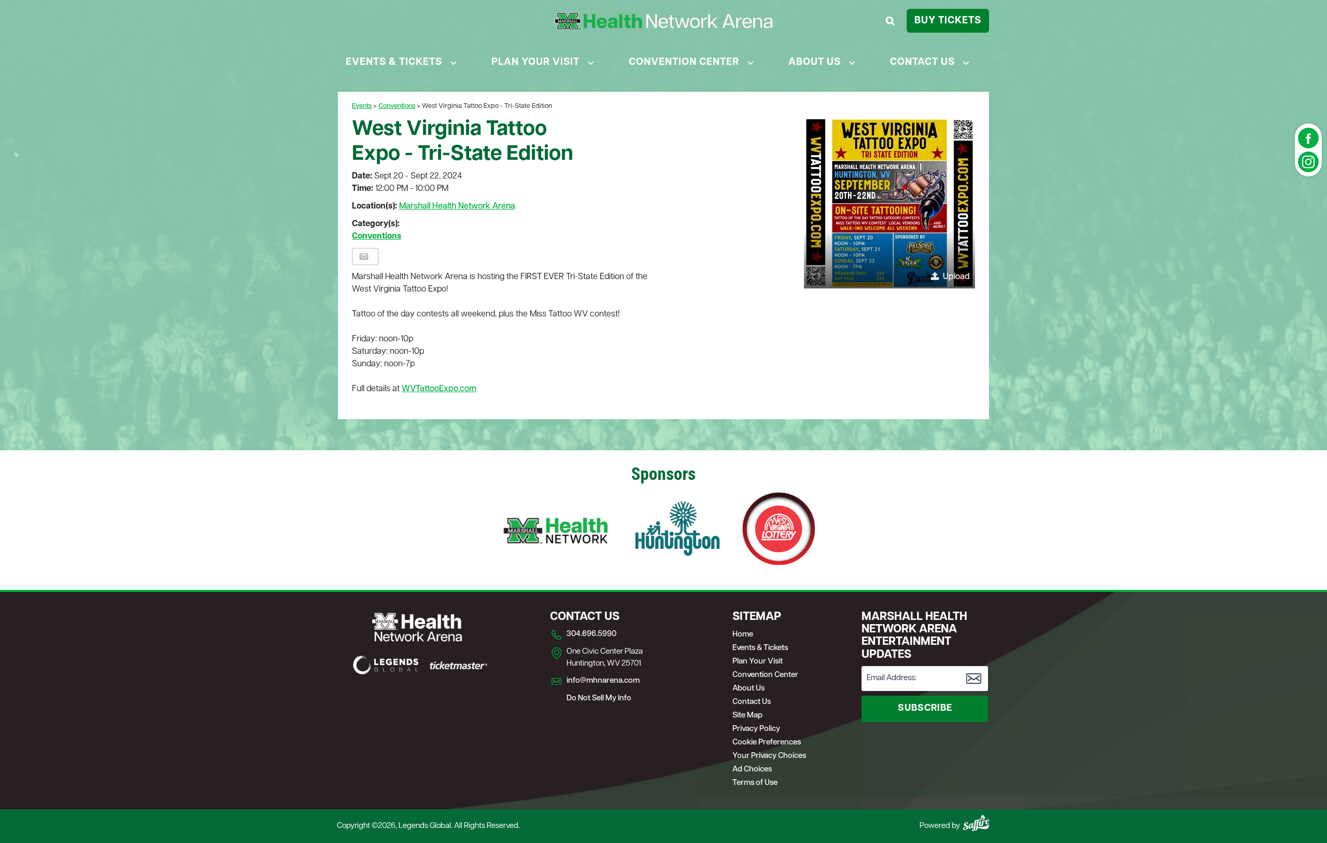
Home (742, 635)
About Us (814, 62)
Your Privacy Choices (769, 756)
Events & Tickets (394, 62)
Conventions (396, 106)
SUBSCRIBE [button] (925, 708)
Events (362, 106)
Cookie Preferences (766, 743)
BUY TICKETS (947, 21)
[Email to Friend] (364, 256)
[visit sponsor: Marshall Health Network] (556, 531)
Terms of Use (755, 783)
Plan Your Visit (535, 62)
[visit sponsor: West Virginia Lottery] (778, 530)
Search (892, 21)
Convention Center (684, 62)
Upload (956, 277)
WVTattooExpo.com (439, 389)
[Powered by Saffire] (976, 822)
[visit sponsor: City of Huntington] (677, 530)
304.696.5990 (591, 634)
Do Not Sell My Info (599, 698)
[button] (889, 202)
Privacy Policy (756, 729)
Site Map (747, 716)
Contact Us (922, 62)
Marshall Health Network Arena (457, 206)
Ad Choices (752, 769)
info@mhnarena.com (603, 681)
